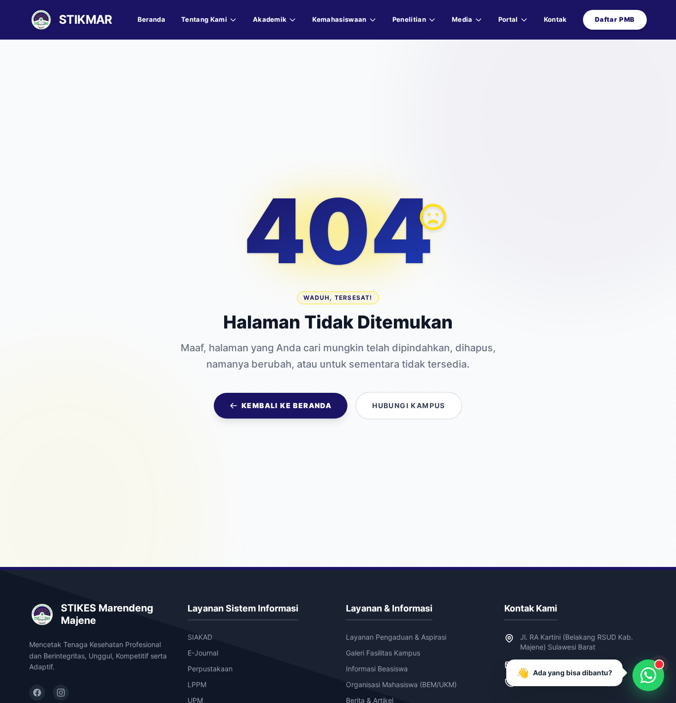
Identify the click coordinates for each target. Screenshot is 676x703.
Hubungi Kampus (408, 405)
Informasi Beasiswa (377, 668)
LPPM (197, 684)
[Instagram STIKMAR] (61, 693)
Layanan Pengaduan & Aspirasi (396, 637)
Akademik (270, 19)
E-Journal (203, 653)
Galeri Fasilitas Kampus (383, 653)
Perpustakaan (210, 668)
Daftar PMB (615, 19)
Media (462, 19)
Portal (508, 19)
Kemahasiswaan (339, 19)
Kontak (555, 19)
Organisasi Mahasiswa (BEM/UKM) (401, 684)
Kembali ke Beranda (286, 405)
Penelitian (409, 19)
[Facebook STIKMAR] (37, 693)
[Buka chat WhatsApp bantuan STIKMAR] (648, 675)
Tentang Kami (204, 19)
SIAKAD (200, 637)
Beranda (151, 19)
